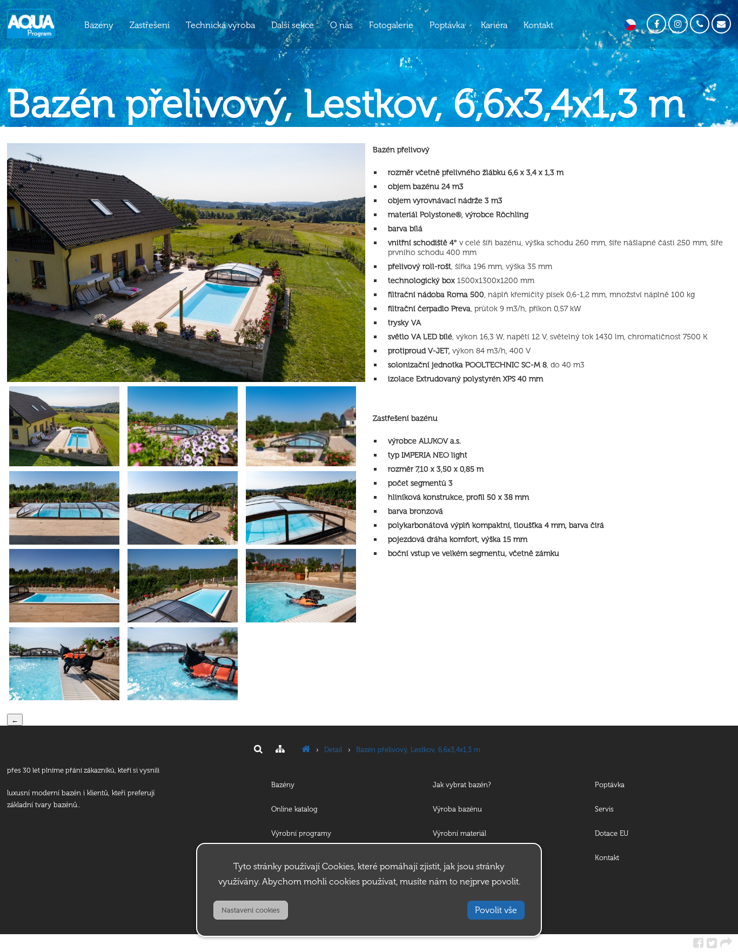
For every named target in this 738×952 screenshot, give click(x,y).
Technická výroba (220, 25)
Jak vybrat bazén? (462, 785)
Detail (333, 750)
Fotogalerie (391, 25)
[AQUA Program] (305, 750)
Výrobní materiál (459, 833)
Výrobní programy (301, 833)
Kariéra (494, 25)
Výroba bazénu (457, 809)
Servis (604, 809)
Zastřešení (150, 25)
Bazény (98, 25)
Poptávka (447, 25)
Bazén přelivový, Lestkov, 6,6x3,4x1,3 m (418, 750)
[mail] (721, 23)
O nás (341, 25)
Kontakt (538, 25)
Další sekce (292, 25)
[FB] (656, 23)
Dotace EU (611, 833)
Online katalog (294, 809)
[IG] (678, 23)
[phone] (699, 23)
